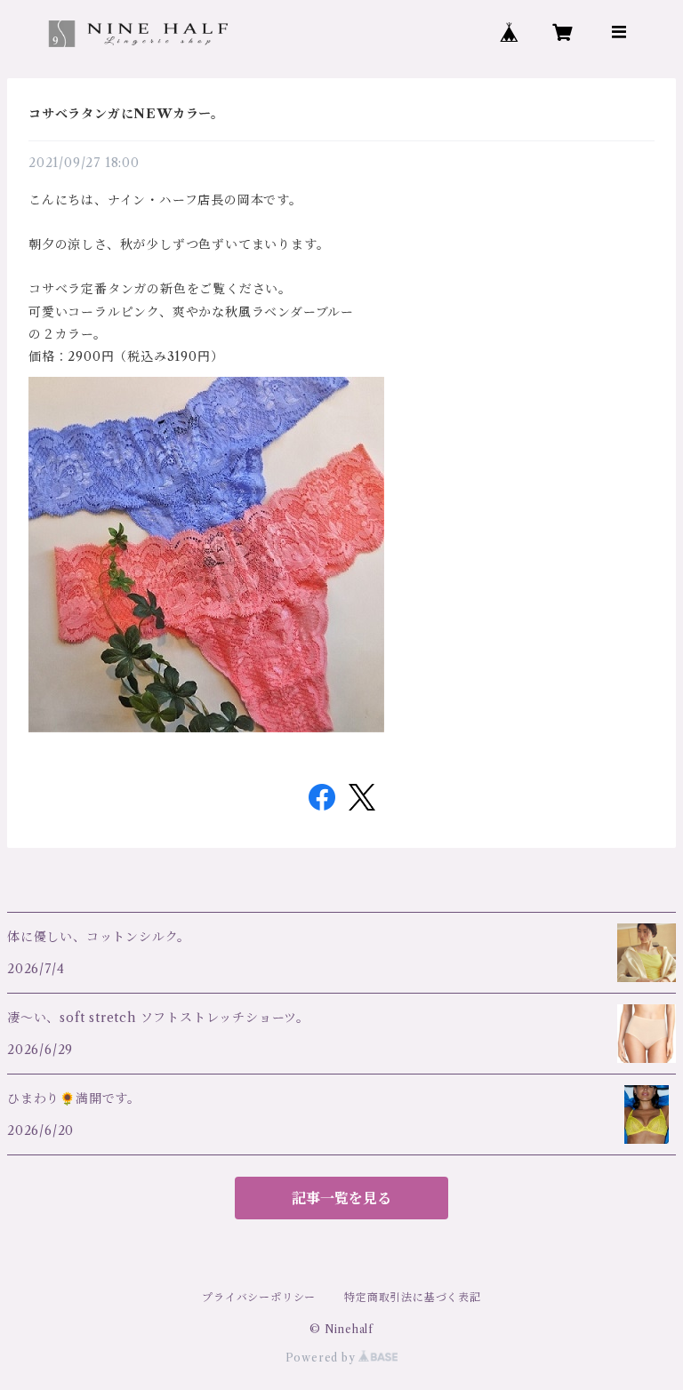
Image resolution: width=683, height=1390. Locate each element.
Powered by (322, 1357)
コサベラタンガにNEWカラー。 (126, 114)
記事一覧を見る (341, 1198)
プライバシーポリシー (259, 1297)
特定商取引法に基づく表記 (412, 1297)
